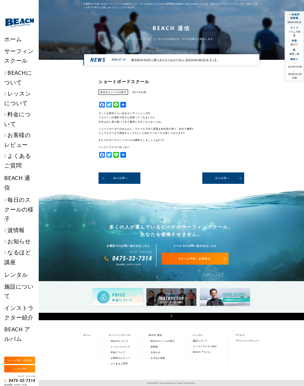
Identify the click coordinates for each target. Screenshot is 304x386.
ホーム (13, 39)
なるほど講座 (17, 257)
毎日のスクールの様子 (19, 209)
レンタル (16, 274)
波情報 (16, 230)
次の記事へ (222, 178)
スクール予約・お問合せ (19, 360)
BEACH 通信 (17, 182)
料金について (17, 119)
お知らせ (19, 241)
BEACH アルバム (17, 333)
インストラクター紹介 (19, 312)
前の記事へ (120, 178)
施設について (19, 291)
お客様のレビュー (17, 139)
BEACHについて (18, 77)
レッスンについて (17, 98)
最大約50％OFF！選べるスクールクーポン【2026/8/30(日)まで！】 (174, 59)
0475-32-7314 (22, 380)
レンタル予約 (20, 368)
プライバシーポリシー (247, 340)
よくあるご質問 (17, 160)
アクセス (240, 335)
